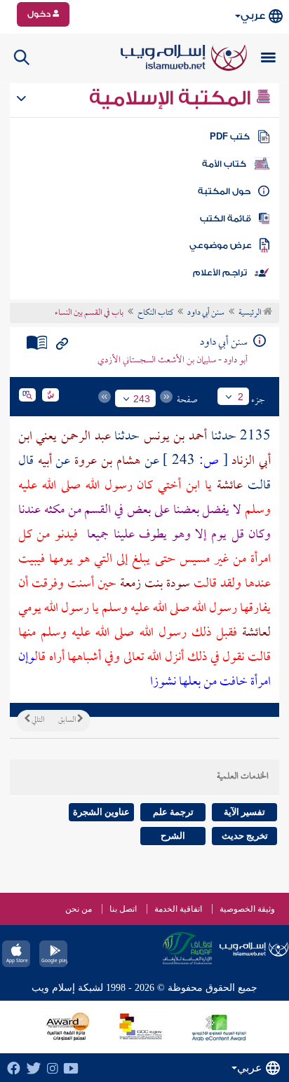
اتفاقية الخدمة (178, 909)
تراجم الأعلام (220, 273)
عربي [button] (253, 16)
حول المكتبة (224, 191)
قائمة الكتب (225, 219)
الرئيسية (250, 313)
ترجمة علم (173, 812)
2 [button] (240, 396)
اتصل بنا (123, 909)
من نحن (78, 909)
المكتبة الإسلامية (172, 98)
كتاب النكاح (155, 313)
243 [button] (141, 398)
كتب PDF (230, 137)
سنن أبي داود (205, 313)
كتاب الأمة (224, 164)
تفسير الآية (244, 812)
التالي (37, 720)
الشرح (173, 835)
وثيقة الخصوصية (247, 909)
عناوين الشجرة (101, 812)
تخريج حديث (245, 835)
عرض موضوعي (220, 245)
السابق (67, 720)
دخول (40, 14)
